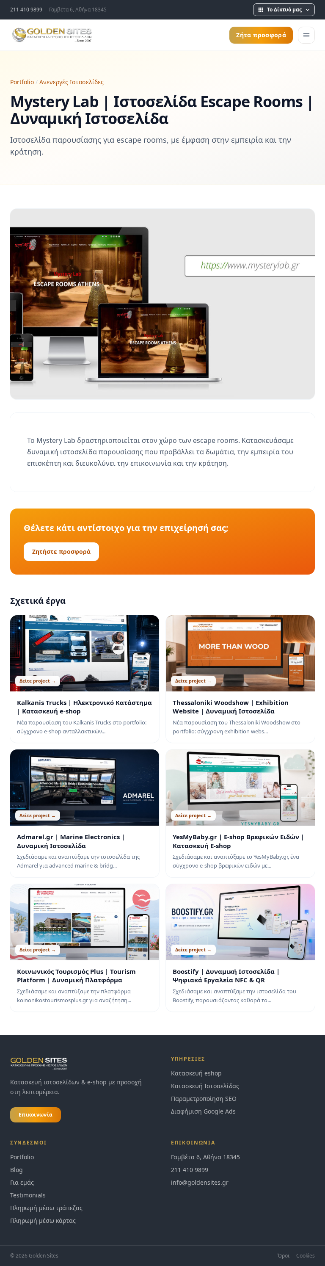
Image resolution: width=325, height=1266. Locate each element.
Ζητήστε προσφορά (61, 551)
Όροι (283, 1255)
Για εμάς (22, 1182)
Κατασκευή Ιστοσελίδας (205, 1086)
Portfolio (22, 82)
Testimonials (28, 1195)
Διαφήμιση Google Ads (203, 1111)
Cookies (305, 1255)
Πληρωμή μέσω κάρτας (43, 1220)
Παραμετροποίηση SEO (204, 1099)
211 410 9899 (26, 9)
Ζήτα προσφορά (261, 35)
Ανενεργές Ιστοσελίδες (71, 82)
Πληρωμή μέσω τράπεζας (46, 1208)
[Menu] (306, 35)
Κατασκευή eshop (196, 1073)
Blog (16, 1170)
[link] (243, 1182)
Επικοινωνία (35, 1114)
